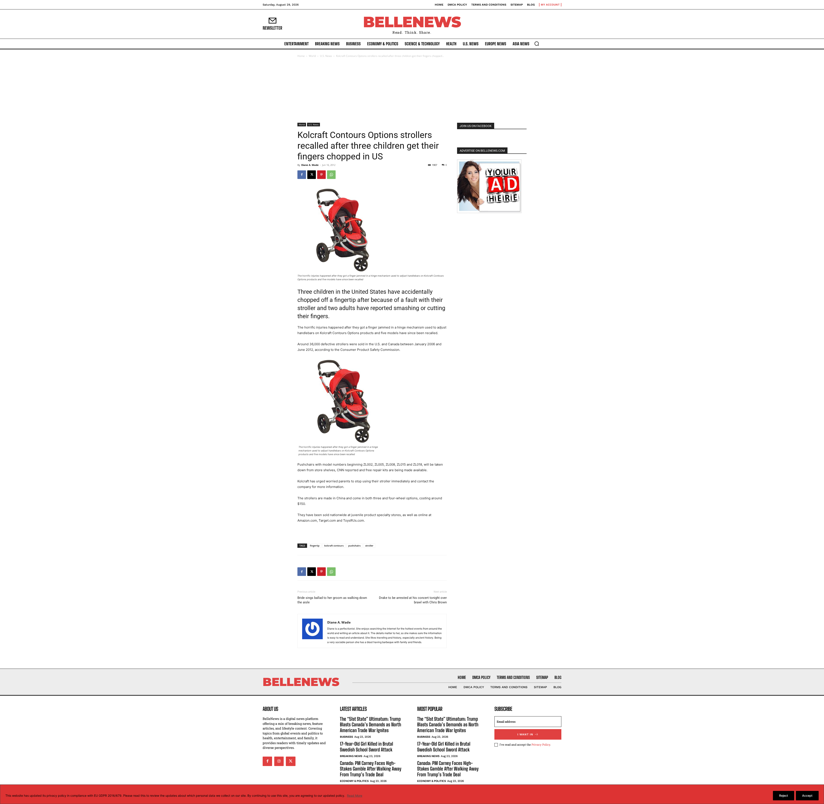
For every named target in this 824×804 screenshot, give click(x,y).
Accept (807, 795)
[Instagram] (279, 761)
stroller (369, 545)
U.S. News (326, 56)
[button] (537, 43)
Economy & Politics (354, 781)
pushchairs (354, 545)
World (312, 56)
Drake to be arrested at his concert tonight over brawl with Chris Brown (413, 600)
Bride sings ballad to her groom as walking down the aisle (332, 600)
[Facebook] (301, 174)
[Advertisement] (412, 91)
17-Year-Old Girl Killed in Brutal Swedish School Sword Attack (366, 746)
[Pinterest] (321, 174)
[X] (311, 174)
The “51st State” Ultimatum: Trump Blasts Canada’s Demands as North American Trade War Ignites (370, 724)
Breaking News (351, 756)
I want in (525, 734)
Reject (783, 795)
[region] (412, 794)
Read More (354, 795)
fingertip (315, 545)
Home (301, 56)
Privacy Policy (541, 744)
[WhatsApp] (331, 174)
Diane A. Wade (310, 165)
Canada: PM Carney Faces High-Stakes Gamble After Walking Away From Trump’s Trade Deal (370, 768)
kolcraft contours (334, 545)
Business (346, 736)
